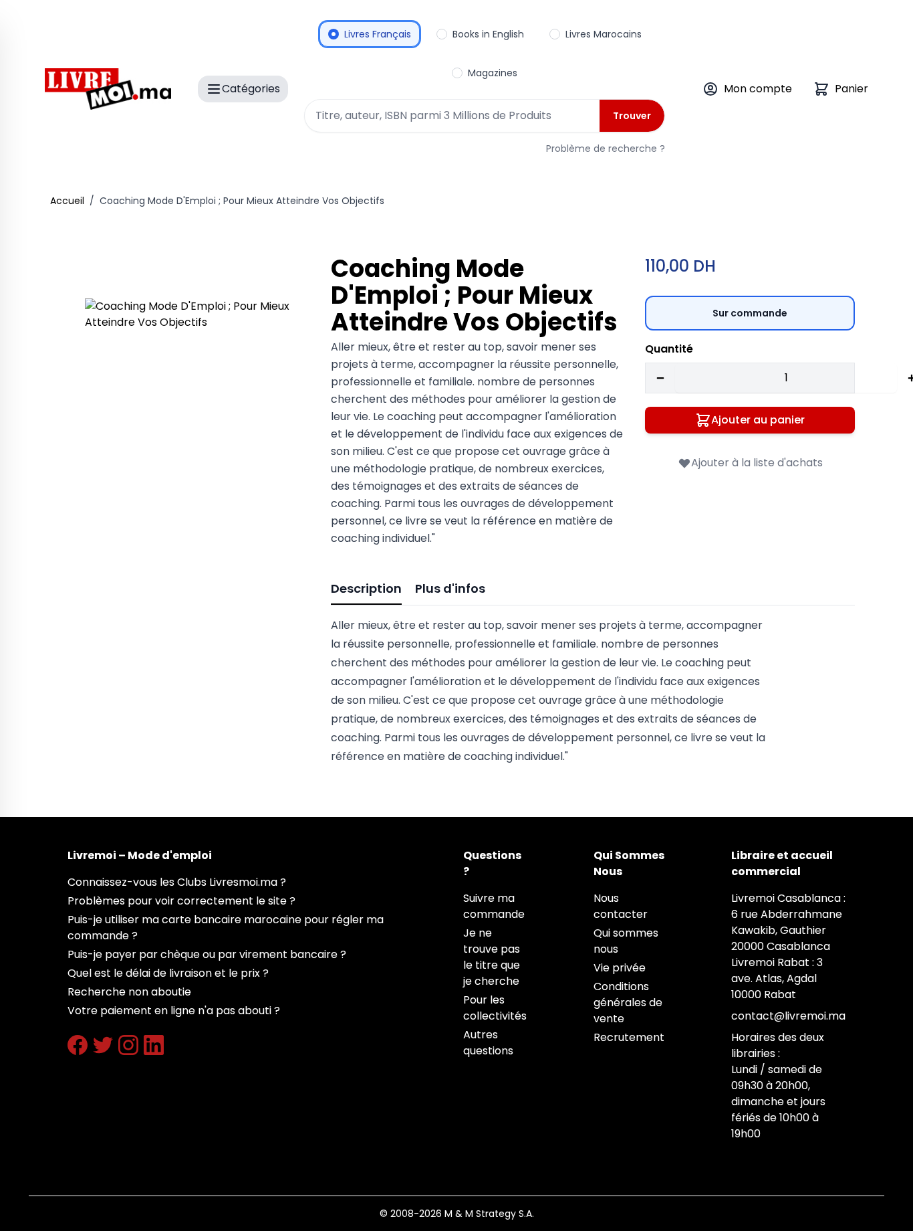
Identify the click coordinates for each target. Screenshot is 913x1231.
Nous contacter (621, 906)
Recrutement (629, 1037)
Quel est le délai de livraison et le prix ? (168, 973)
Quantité (669, 349)
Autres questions (488, 1042)
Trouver (632, 115)
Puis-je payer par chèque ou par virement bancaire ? (207, 954)
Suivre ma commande (494, 906)
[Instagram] (128, 1045)
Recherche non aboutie (129, 992)
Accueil (67, 200)
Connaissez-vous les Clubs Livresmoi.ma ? (177, 882)
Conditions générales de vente (628, 1002)
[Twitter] (103, 1045)
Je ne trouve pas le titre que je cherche (491, 957)
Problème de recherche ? (605, 148)
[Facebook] (78, 1045)
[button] (189, 402)
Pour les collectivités (495, 1008)
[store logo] (108, 89)
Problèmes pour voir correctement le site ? (181, 901)
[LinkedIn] (154, 1045)
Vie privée (620, 967)
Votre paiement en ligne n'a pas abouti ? (174, 1010)
